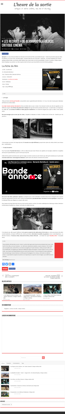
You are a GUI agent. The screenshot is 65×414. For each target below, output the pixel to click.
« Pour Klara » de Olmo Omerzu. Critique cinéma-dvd (52, 295)
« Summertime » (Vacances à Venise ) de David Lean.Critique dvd (24, 385)
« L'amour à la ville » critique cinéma (17, 308)
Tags (23, 363)
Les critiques (9, 38)
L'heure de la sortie (32, 4)
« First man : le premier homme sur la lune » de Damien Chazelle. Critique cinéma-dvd (52, 276)
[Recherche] (43, 357)
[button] (32, 128)
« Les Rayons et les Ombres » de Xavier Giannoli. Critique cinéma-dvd (12, 296)
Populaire (9, 363)
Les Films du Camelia (13, 79)
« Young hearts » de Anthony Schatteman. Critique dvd (22, 392)
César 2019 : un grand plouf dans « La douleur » (12, 276)
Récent (3, 363)
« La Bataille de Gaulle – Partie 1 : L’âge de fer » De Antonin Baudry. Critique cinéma (32, 296)
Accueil (3, 38)
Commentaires (16, 363)
